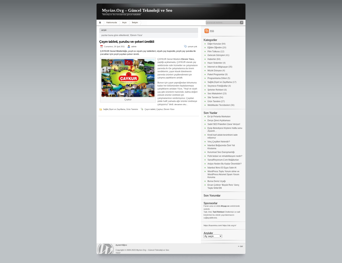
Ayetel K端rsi (121, 245)
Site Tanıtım (213, 97)
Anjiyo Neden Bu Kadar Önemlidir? (225, 164)
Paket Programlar (216, 74)
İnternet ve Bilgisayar (218, 67)
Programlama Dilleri (217, 78)
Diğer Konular (214, 44)
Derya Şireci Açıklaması (219, 120)
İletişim (135, 22)
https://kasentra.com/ (213, 225)
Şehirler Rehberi (216, 90)
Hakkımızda (111, 22)
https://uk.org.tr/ (229, 225)
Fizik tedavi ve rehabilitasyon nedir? (225, 156)
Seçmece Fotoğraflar (218, 86)
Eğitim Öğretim (215, 47)
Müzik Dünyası (215, 70)
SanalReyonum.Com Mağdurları (223, 160)
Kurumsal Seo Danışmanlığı (221, 152)
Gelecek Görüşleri (216, 55)
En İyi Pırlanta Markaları (219, 116)
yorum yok (192, 46)
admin (133, 46)
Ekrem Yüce (169, 109)
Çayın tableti (150, 109)
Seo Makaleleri (215, 93)
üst (241, 246)
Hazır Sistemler (215, 63)
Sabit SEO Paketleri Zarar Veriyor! (224, 124)
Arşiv (124, 22)
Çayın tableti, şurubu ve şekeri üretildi (126, 41)
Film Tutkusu (214, 51)
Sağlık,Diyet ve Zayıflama (114, 109)
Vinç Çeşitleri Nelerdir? (219, 141)
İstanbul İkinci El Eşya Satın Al (222, 167)
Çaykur (159, 109)
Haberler (212, 59)
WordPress (105, 249)
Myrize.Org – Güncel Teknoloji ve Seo (137, 10)
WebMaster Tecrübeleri (219, 105)
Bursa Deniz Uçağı (217, 181)
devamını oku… (181, 104)
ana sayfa (101, 22)
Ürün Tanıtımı (132, 109)
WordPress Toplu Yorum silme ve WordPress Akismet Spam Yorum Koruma (223, 174)
